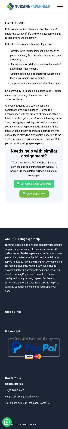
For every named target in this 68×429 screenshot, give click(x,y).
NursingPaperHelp (24, 274)
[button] (7, 422)
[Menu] (58, 6)
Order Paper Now (36, 193)
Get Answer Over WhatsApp (35, 183)
